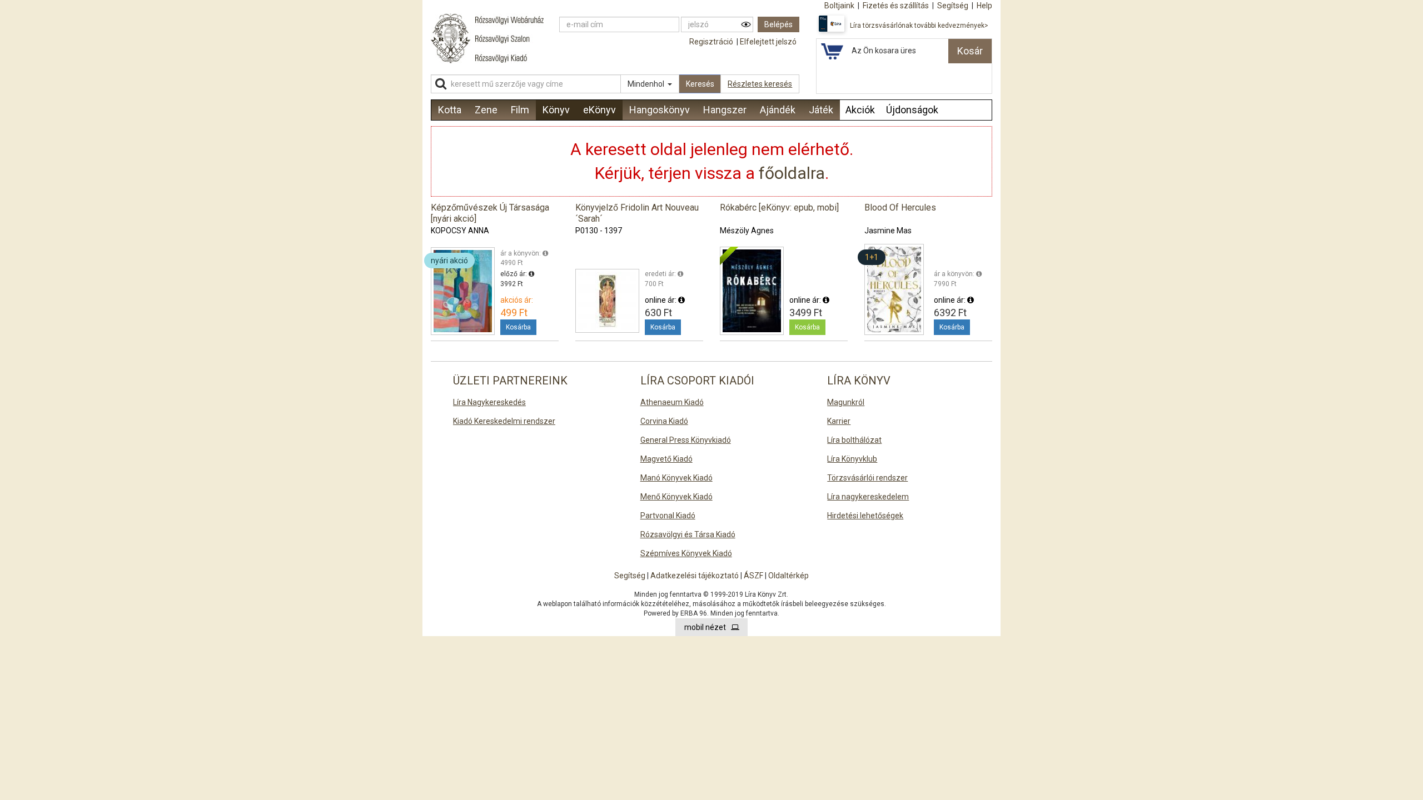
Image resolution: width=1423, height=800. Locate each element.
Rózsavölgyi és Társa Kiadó (687, 534)
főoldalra (792, 173)
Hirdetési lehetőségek (865, 515)
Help (984, 5)
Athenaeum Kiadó (672, 402)
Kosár (970, 51)
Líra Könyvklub (852, 458)
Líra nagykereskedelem (868, 496)
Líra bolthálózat (854, 440)
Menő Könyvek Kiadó (676, 496)
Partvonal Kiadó (667, 515)
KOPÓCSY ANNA (460, 230)
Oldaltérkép (788, 575)
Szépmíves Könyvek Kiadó (686, 553)
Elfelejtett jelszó (768, 41)
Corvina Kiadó (664, 421)
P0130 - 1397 (598, 230)
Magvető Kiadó (666, 458)
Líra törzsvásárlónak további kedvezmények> (919, 25)
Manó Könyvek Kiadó (676, 477)
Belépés (778, 24)
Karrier (838, 421)
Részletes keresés (760, 83)
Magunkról (845, 402)
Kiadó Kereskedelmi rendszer (504, 421)
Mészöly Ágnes (747, 230)
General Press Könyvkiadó (685, 440)
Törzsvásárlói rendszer (867, 477)
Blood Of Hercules (900, 207)
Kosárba (518, 327)
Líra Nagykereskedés (489, 402)
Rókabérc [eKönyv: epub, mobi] (779, 207)
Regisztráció (711, 41)
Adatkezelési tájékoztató (694, 575)
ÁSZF (753, 575)
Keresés (700, 83)
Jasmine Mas (888, 230)
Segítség (629, 575)
